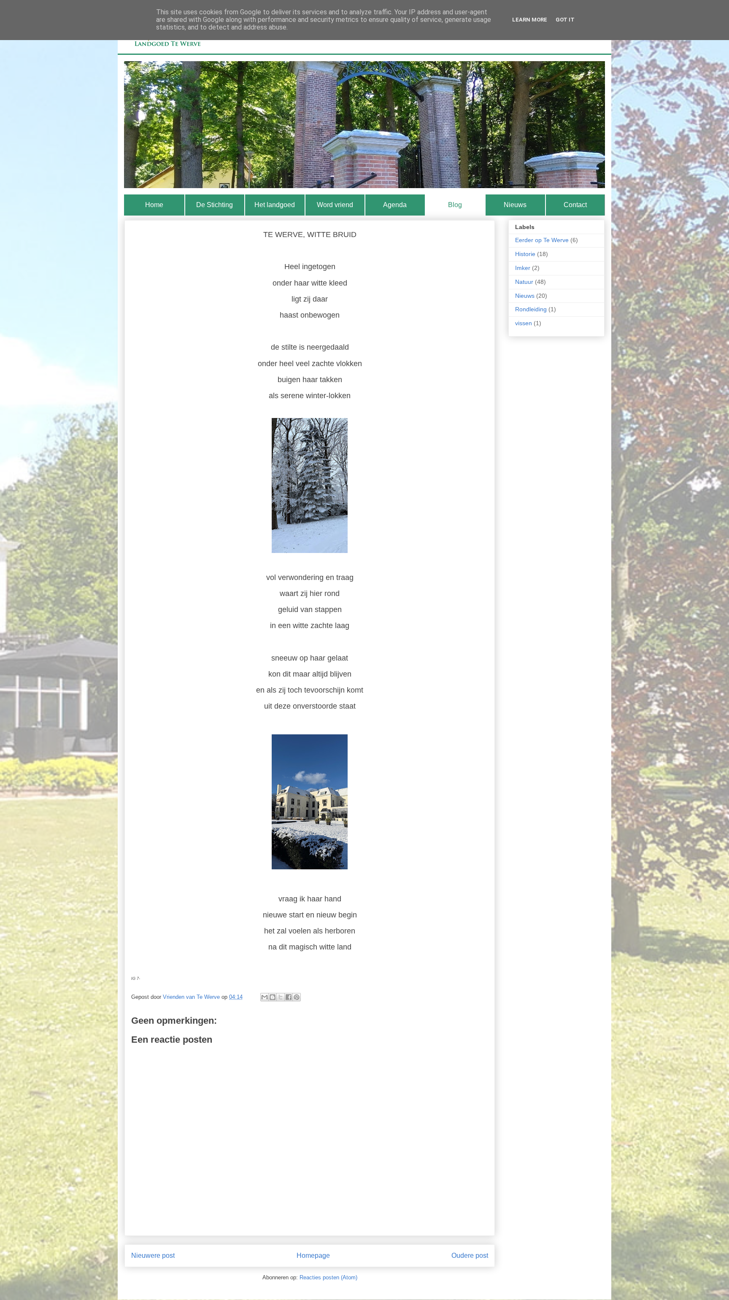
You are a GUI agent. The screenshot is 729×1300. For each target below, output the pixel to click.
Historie (525, 254)
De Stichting (214, 204)
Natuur (524, 281)
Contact (575, 204)
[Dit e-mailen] (264, 997)
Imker (522, 267)
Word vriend (335, 204)
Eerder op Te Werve (542, 240)
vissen (523, 323)
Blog (455, 204)
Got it (565, 19)
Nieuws (515, 204)
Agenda (395, 204)
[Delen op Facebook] (288, 997)
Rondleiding (531, 309)
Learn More (529, 19)
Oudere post (469, 1255)
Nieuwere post (153, 1255)
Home (154, 204)
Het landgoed (274, 204)
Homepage (313, 1255)
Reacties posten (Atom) (328, 1277)
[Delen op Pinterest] (296, 997)
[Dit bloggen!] (272, 997)
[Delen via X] (280, 997)
